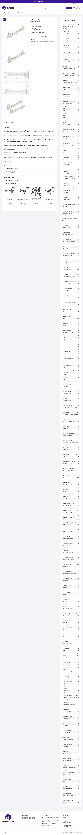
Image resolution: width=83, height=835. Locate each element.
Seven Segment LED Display (68, 671)
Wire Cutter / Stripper (67, 788)
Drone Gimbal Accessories (68, 243)
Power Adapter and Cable (68, 571)
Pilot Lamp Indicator (67, 554)
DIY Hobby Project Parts (68, 234)
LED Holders (65, 386)
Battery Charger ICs (67, 106)
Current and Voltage (67, 201)
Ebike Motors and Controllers (69, 265)
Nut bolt (64, 477)
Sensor (64, 655)
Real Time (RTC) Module (68, 625)
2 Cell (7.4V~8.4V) (66, 45)
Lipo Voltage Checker (67, 409)
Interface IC (65, 349)
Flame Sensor (66, 295)
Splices (64, 713)
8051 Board (65, 64)
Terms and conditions (67, 825)
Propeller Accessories (67, 585)
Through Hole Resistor (67, 744)
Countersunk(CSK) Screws (68, 194)
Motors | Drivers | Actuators (68, 459)
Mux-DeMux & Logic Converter (69, 461)
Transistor (65, 748)
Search (69, 8)
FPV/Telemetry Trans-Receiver (69, 302)
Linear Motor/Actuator (67, 405)
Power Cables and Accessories (69, 573)
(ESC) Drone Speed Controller (69, 24)
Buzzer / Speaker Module (68, 145)
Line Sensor (65, 402)
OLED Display (65, 489)
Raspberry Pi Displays (67, 618)
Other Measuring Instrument (68, 526)
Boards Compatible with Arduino (69, 134)
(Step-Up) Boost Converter (68, 28)
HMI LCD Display (66, 335)
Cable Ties (65, 148)
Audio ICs (65, 89)
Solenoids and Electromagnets (69, 704)
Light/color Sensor (67, 400)
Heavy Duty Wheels (67, 330)
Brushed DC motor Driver (68, 141)
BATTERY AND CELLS (67, 103)
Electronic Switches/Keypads (69, 276)
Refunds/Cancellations (67, 822)
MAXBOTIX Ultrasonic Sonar (68, 421)
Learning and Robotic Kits (68, 381)
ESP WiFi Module (66, 290)
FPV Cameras (66, 300)
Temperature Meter (67, 730)
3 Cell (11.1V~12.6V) (67, 52)
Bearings (65, 122)
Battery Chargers (66, 108)
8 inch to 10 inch (66, 61)
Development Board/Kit (67, 213)
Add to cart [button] (23, 203)
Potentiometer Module (67, 569)
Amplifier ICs (65, 80)
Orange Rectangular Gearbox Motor (70, 512)
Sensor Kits (65, 660)
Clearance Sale (66, 173)
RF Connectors (66, 641)
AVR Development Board (68, 96)
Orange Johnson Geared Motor (69, 498)
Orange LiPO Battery (67, 501)
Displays (64, 229)
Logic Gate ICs (66, 416)
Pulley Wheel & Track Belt (68, 592)
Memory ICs (65, 438)
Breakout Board (66, 138)
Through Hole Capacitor (68, 739)
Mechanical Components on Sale (69, 433)
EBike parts (65, 267)
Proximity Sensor (66, 590)
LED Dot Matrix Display (67, 384)
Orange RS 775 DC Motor (68, 515)
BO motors (65, 131)
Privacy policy (65, 826)
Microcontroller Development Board (70, 442)
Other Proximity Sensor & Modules (70, 529)
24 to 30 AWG (65, 47)
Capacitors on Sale (67, 159)
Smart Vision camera (67, 681)
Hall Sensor (65, 323)
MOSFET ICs (65, 449)
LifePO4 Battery (66, 398)
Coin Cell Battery (66, 180)
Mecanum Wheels (66, 426)
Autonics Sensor (66, 94)
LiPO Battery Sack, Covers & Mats (70, 407)
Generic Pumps (66, 314)
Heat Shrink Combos (67, 325)
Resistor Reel (65, 636)
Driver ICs (65, 236)
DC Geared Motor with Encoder (69, 204)
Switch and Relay (66, 723)
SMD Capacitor (66, 683)
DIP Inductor (65, 225)
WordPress (79, 832)
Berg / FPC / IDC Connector (68, 124)
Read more (9, 203)
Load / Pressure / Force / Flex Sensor (70, 414)
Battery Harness (66, 115)
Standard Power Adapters (68, 716)
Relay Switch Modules (67, 632)
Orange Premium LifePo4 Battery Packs (71, 508)
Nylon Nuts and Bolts (67, 480)
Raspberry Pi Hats (66, 620)
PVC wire (65, 601)
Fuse (64, 304)
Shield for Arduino (66, 674)
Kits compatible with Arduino (69, 372)
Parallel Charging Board (67, 543)
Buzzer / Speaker (66, 143)
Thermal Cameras (66, 732)
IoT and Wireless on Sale (68, 358)
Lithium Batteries (66, 412)
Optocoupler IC (66, 496)
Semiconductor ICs (67, 653)
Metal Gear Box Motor (67, 440)
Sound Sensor (66, 709)
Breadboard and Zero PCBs (68, 136)
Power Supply (65, 580)
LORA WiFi (65, 419)
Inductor (64, 344)
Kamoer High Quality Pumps (68, 370)
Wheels (64, 781)
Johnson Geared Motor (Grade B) (69, 365)
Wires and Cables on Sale (68, 800)
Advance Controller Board (68, 70)
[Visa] (26, 818)
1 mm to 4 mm (66, 33)
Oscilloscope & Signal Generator (69, 522)
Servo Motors (66, 669)
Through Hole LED (66, 741)
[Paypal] (30, 818)
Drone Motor (65, 248)
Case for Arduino (66, 164)
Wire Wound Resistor (67, 793)
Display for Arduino (67, 227)
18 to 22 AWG (65, 42)
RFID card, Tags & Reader (68, 643)
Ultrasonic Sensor (66, 753)
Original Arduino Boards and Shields (70, 519)
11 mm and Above (66, 38)
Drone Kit (65, 246)
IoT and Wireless (66, 356)
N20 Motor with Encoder (68, 466)
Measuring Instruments (67, 424)
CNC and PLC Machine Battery (69, 178)
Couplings (65, 197)
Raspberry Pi (65, 604)
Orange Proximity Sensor (68, 510)
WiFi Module (65, 786)
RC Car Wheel (66, 622)
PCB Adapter (65, 547)
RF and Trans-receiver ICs (68, 639)
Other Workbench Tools (68, 540)
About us (9, 12)
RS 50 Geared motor (67, 650)
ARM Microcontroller (67, 87)
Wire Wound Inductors (67, 791)
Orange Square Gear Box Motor (69, 517)
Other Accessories (67, 524)
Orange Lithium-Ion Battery (68, 503)
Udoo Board (65, 751)
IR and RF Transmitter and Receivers (70, 363)
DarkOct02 (62, 832)
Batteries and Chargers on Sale (69, 101)
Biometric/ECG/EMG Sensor (68, 127)
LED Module (65, 388)
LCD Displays (65, 377)
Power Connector (66, 575)
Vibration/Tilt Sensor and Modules (70, 767)
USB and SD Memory (67, 758)
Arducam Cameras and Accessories (70, 82)
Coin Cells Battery (66, 183)
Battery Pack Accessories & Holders (70, 117)
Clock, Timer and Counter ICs (69, 176)
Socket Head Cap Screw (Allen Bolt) (70, 695)
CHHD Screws (66, 171)
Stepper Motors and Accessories (69, 720)
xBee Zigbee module (67, 802)
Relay (64, 629)
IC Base (64, 337)
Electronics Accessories (68, 279)
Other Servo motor (66, 536)
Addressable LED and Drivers (69, 68)
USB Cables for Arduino (68, 760)
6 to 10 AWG (65, 59)
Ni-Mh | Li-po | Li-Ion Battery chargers (70, 470)
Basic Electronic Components (69, 99)
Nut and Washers (66, 475)
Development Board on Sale (68, 211)
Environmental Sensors (67, 288)
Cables (64, 150)
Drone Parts (50, 41)
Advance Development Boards (69, 73)
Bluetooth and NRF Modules (68, 129)
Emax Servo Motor (67, 283)
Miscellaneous (66, 447)
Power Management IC (67, 578)
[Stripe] (33, 818)
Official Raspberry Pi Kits (68, 487)
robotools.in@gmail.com (48, 825)
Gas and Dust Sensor (67, 309)
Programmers (66, 583)
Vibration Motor (66, 765)
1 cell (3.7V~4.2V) (66, 31)
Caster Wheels (66, 166)
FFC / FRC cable (66, 293)
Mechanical (65, 428)
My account (65, 818)
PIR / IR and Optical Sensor (68, 557)
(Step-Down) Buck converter (68, 26)
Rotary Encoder (66, 648)
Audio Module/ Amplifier (68, 92)
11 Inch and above (66, 35)
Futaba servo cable (67, 307)
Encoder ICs (65, 286)
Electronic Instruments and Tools (69, 272)
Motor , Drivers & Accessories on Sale (70, 452)
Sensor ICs (65, 657)
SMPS (64, 692)
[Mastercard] (23, 818)
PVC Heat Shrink (66, 599)
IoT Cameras (65, 360)
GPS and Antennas (66, 318)
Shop (14, 12)
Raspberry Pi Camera (67, 613)
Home (4, 12)
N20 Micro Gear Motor (67, 463)
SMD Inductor (66, 685)
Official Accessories (67, 482)
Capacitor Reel (66, 157)
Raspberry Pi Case (66, 615)
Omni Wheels (65, 491)
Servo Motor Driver (67, 667)
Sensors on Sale (66, 662)
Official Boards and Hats (68, 484)
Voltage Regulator (66, 770)
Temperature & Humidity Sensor (69, 728)
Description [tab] (6, 122)
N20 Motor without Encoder (68, 468)
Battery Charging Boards (68, 110)
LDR (64, 379)
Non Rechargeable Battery (68, 473)
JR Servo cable (66, 367)
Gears (64, 311)
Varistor (64, 763)
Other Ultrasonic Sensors (68, 538)
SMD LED (65, 688)
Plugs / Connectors (67, 564)
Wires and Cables (66, 798)
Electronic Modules (67, 274)
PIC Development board (68, 552)
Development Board (67, 208)
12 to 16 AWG (65, 40)
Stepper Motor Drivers (67, 718)
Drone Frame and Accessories (42, 41)
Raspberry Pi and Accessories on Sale (70, 611)
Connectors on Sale (67, 190)
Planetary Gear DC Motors (68, 559)
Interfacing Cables (66, 353)
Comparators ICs (66, 185)
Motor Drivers (66, 454)
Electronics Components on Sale (69, 281)
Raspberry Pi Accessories (68, 608)
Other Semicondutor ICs (68, 531)
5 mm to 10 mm (66, 56)
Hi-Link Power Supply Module (69, 332)
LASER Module (66, 374)
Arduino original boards (67, 85)
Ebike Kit (65, 262)
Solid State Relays (66, 706)
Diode (64, 222)
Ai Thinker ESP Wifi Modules (69, 75)
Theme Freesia (71, 832)
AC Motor (65, 66)
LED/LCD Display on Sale (68, 391)
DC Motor (65, 206)
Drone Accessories (67, 239)
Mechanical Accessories (68, 431)
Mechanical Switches (67, 435)
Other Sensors (66, 533)
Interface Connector (67, 346)
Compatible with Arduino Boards (69, 187)
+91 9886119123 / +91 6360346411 (50, 823)
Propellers (65, 587)
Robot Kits (65, 646)
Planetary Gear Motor (67, 561)
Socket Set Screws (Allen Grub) (69, 697)
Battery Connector (66, 113)
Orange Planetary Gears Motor (69, 505)
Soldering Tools (66, 702)
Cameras (65, 152)
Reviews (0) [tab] (13, 122)
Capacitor (65, 155)
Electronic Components (68, 269)
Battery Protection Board (68, 120)
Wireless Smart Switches (68, 795)
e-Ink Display (65, 258)
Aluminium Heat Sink (67, 78)
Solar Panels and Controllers (69, 699)
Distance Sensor (66, 232)
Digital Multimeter (66, 215)
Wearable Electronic (67, 779)
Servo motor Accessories (68, 664)
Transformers (65, 746)
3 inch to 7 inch (66, 54)
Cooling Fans (65, 192)
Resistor (64, 634)
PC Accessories (66, 545)
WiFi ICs (64, 784)
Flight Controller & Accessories (69, 297)
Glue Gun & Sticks (66, 316)
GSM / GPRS (65, 321)
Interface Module (66, 351)
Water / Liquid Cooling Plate (68, 772)
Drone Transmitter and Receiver (69, 253)
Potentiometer (66, 566)
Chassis (64, 169)
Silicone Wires (66, 676)
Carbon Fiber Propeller (67, 162)
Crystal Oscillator (66, 199)
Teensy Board (65, 725)
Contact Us (20, 12)
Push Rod (65, 597)
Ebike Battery (65, 260)
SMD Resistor (66, 690)
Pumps (64, 594)
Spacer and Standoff (67, 711)
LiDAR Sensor (66, 395)
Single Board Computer (67, 678)
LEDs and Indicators (67, 393)
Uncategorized (66, 756)
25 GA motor (65, 49)
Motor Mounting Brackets (68, 456)
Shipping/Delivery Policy (67, 823)
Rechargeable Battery (67, 627)
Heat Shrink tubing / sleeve (68, 328)
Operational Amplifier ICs (68, 494)
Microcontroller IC (66, 445)
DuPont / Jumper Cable (67, 255)
